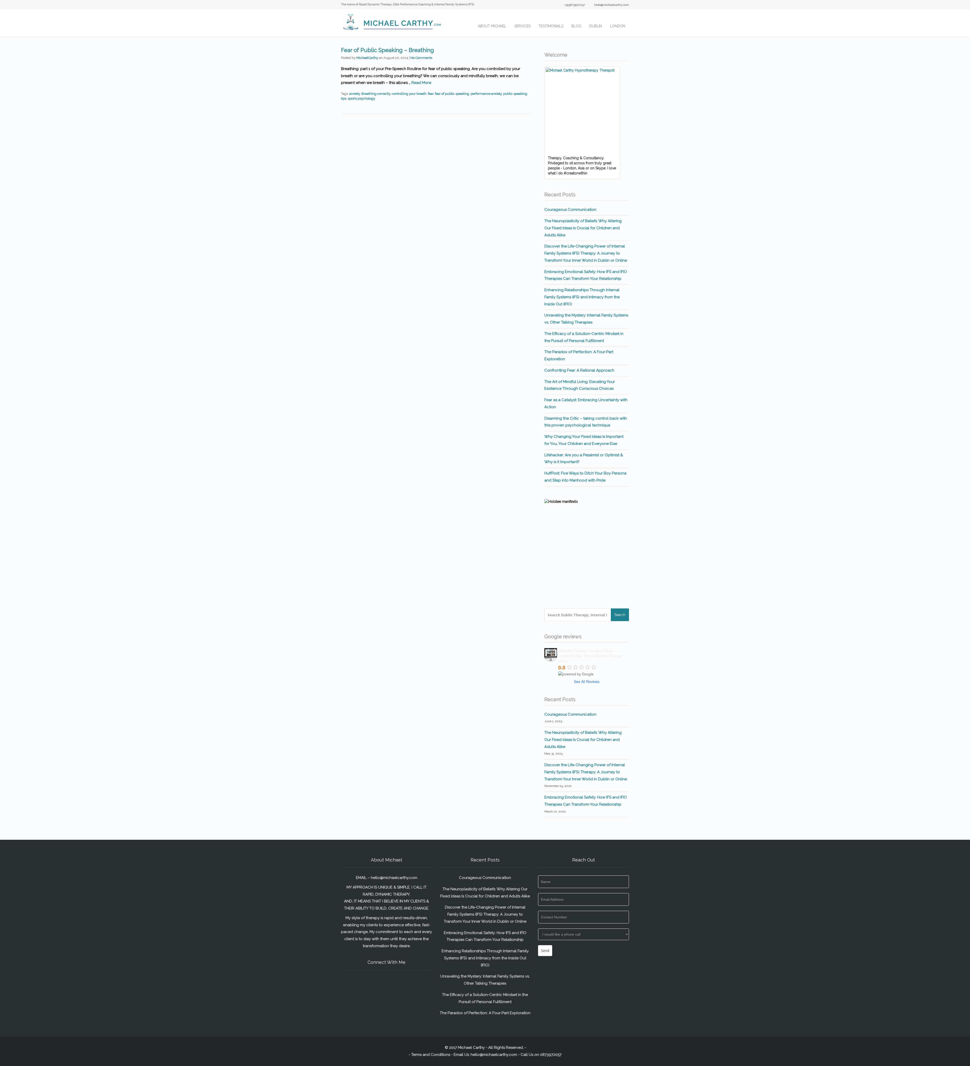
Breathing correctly (375, 94)
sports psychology (361, 98)
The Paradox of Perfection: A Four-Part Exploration (485, 1013)
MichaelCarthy (367, 58)
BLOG (576, 26)
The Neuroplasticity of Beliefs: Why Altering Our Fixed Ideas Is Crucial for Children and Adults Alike (583, 228)
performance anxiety (486, 94)
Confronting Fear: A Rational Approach (579, 370)
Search (619, 615)
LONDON (617, 26)
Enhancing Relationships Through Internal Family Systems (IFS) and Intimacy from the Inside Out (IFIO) (582, 297)
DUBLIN (595, 26)
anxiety (354, 94)
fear (430, 94)
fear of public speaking (452, 94)
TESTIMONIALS (551, 26)
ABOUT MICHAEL (492, 26)
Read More (421, 82)
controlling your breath (409, 94)
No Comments (421, 58)
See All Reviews (586, 681)
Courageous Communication (570, 209)
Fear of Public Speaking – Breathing (387, 50)
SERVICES (522, 26)
